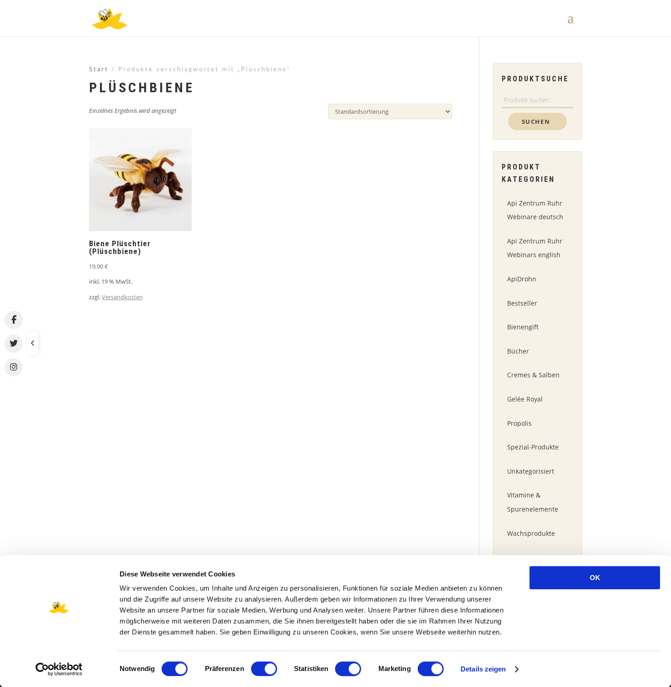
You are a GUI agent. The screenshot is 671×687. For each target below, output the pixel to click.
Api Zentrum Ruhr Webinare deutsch (535, 210)
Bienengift (523, 326)
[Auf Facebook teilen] (14, 320)
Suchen (536, 121)
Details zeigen (483, 669)
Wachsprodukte (531, 533)
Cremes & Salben (533, 374)
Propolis (519, 423)
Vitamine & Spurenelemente (532, 502)
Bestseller (522, 303)
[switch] (264, 668)
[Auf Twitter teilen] (14, 343)
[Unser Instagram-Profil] (14, 367)
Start (99, 70)
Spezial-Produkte (533, 447)
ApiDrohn (521, 279)
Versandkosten (122, 297)
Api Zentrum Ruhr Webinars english (534, 248)
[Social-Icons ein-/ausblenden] (32, 343)
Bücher (518, 351)
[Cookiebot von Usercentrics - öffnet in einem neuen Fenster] (59, 669)
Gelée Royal (525, 399)
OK (595, 577)
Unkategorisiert (530, 471)
